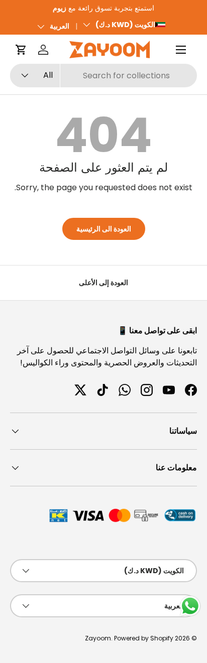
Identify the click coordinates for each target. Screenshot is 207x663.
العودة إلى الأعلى (103, 283)
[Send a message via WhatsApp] (190, 606)
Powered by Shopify (143, 638)
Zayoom (98, 638)
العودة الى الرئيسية (103, 229)
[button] (21, 50)
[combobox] (103, 75)
